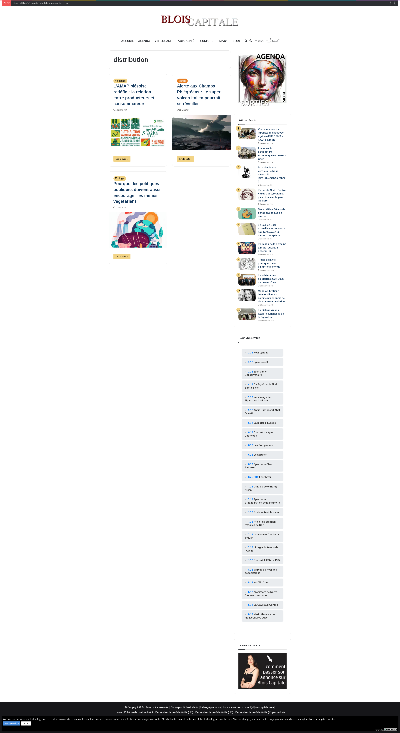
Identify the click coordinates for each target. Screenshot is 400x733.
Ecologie (120, 178)
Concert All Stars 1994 (267, 560)
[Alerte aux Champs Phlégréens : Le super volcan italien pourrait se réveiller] (201, 132)
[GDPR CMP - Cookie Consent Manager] (390, 729)
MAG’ (223, 40)
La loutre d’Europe (265, 423)
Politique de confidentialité (138, 712)
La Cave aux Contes (266, 605)
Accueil (127, 40)
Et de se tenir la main (266, 512)
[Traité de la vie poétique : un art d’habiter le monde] (247, 264)
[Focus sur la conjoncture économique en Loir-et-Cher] (247, 153)
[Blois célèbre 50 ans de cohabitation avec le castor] (247, 213)
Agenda (144, 40)
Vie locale (163, 40)
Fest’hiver (265, 477)
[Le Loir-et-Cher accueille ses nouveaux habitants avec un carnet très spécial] (247, 229)
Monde (182, 81)
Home (118, 712)
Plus (236, 40)
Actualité (186, 40)
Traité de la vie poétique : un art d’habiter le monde (269, 263)
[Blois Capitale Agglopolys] (200, 21)
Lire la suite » (122, 159)
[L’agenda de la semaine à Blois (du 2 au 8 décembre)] (247, 248)
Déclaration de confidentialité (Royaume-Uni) (260, 712)
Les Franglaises (263, 445)
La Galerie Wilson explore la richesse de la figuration (271, 313)
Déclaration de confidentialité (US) (214, 712)
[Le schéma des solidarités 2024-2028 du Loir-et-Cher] (247, 280)
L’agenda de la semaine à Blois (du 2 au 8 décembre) (272, 247)
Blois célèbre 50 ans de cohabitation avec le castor (271, 213)
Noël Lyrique (261, 352)
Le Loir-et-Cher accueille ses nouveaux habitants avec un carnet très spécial (54, 3)
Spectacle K (261, 362)
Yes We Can (261, 582)
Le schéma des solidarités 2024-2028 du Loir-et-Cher (271, 279)
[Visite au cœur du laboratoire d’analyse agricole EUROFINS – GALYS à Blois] (247, 133)
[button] (11, 723)
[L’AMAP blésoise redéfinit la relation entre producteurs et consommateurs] (138, 132)
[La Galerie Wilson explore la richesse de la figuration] (247, 314)
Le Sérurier (260, 454)
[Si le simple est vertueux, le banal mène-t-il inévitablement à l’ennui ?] (247, 172)
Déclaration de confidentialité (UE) (174, 712)
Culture (206, 40)
